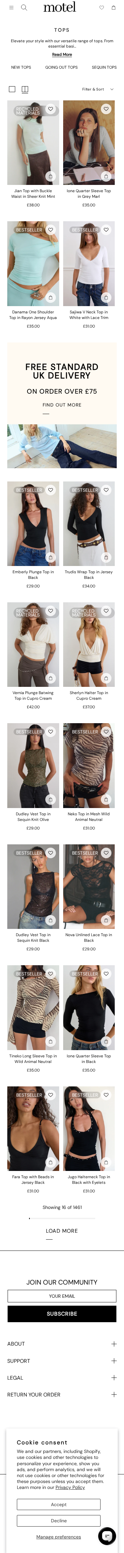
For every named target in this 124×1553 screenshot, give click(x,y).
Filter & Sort (93, 89)
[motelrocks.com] (59, 7)
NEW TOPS (21, 67)
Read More (62, 54)
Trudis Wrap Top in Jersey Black (89, 574)
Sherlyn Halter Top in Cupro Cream (89, 695)
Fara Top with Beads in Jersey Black (33, 1179)
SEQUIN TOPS (104, 67)
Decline (59, 1521)
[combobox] (24, 8)
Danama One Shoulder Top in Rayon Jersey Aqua (33, 314)
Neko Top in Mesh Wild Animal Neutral (89, 816)
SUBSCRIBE (62, 1313)
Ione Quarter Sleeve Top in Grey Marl (89, 193)
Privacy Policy (70, 1487)
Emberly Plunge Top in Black (33, 574)
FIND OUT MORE (62, 405)
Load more (62, 1230)
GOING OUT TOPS (61, 67)
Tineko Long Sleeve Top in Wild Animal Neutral (33, 1058)
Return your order (34, 1394)
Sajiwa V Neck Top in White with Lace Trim (88, 314)
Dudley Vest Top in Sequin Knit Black (33, 937)
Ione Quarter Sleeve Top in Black (89, 1058)
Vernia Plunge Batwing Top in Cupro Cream (33, 695)
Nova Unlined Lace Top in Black (88, 937)
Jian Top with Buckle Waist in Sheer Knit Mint (33, 193)
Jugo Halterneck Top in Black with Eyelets (89, 1179)
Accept (58, 1504)
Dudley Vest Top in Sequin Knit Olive (33, 816)
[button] (50, 109)
